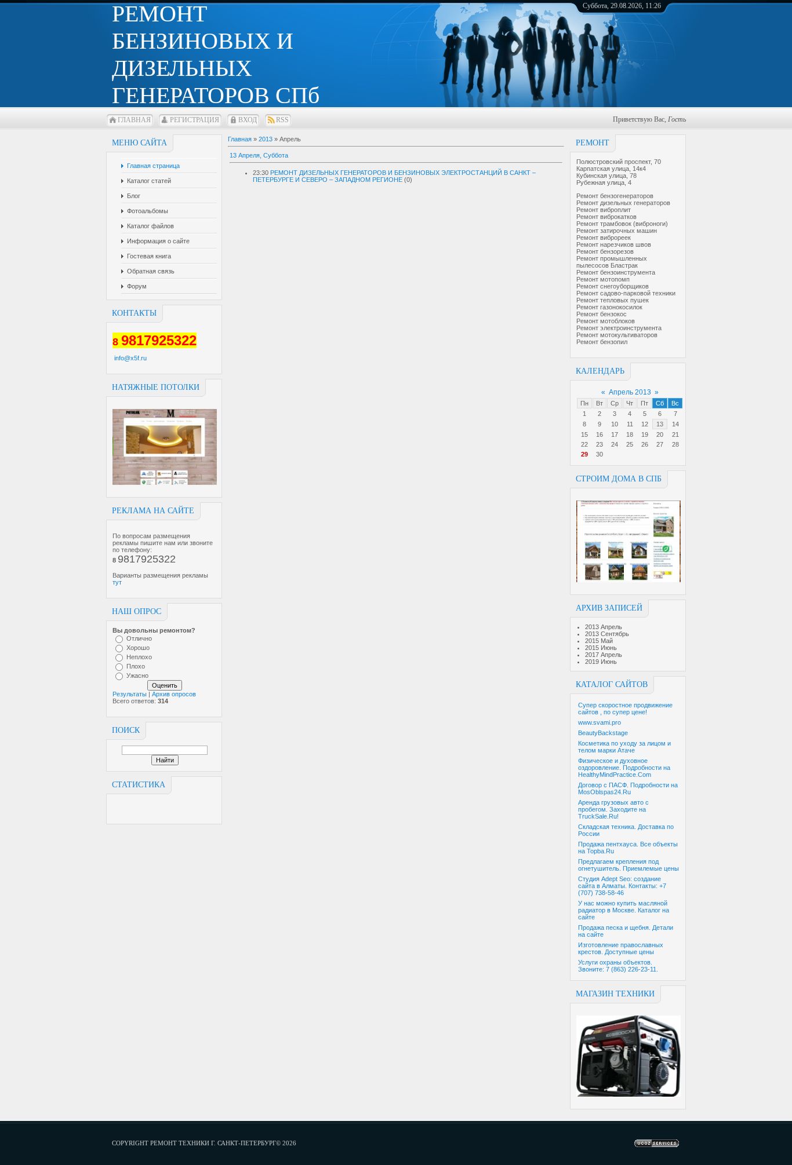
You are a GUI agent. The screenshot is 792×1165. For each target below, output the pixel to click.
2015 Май (599, 640)
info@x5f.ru (130, 358)
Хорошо (138, 647)
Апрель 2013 (630, 392)
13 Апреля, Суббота (259, 155)
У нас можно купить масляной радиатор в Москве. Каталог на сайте (623, 910)
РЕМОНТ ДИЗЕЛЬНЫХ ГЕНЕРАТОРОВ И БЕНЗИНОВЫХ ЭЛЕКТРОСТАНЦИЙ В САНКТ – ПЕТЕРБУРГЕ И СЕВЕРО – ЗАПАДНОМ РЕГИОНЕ (394, 176)
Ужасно (137, 675)
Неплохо (139, 656)
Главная (134, 120)
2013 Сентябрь (607, 633)
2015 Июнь (601, 647)
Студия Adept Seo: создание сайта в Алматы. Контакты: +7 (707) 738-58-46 (622, 885)
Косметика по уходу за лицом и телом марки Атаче (624, 747)
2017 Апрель (603, 654)
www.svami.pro (599, 722)
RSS (282, 120)
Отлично (139, 638)
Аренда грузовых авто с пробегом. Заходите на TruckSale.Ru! (613, 809)
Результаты (129, 694)
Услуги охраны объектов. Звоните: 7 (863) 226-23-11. (618, 966)
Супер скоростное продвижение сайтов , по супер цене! (625, 708)
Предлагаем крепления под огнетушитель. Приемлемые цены (628, 865)
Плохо (135, 666)
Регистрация (194, 120)
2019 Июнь (601, 661)
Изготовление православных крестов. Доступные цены (620, 948)
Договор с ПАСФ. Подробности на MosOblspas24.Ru (628, 788)
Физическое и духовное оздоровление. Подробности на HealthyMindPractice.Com (624, 767)
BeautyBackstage (603, 732)
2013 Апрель (603, 626)
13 (659, 424)
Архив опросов (174, 694)
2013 (266, 139)
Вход (247, 120)
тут (117, 582)
